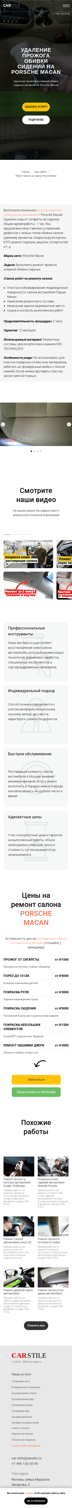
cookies (29, 1493)
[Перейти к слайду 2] (34, 451)
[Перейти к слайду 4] (40, 451)
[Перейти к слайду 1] (31, 451)
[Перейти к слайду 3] (37, 451)
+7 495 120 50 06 (61, 13)
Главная (25, 172)
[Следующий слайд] (69, 424)
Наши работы (40, 172)
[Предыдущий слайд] (3, 424)
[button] (36, 107)
